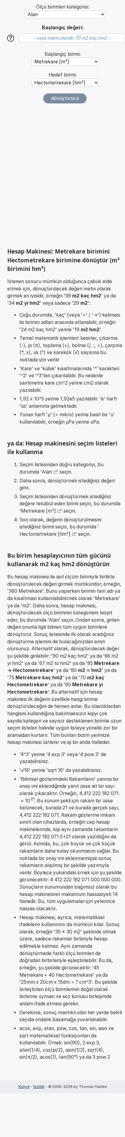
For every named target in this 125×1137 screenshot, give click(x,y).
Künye (24, 1086)
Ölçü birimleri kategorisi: (62, 7)
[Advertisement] (62, 175)
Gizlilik (39, 1086)
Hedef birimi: (63, 75)
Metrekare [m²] (38, 511)
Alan (47, 472)
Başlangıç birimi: (63, 54)
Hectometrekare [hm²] (44, 534)
